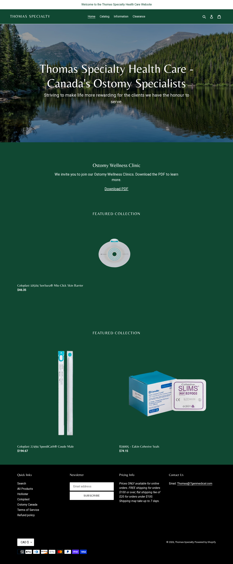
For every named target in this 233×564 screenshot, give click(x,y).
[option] (112, 267)
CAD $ (25, 542)
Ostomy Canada (27, 504)
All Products (25, 488)
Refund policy (26, 515)
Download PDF (116, 189)
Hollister (22, 494)
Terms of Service (28, 510)
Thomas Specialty (30, 16)
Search (21, 483)
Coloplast (23, 499)
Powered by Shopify (205, 542)
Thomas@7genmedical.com (194, 483)
